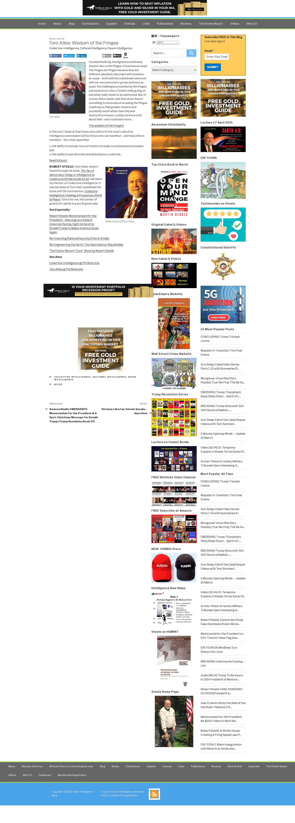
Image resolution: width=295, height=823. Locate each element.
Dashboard (45, 775)
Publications (165, 23)
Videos (234, 23)
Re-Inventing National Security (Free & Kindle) (79, 238)
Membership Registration (72, 775)
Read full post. (58, 160)
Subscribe (254, 766)
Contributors (90, 23)
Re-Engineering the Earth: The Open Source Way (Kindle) (86, 244)
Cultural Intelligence (93, 48)
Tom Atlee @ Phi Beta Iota (66, 269)
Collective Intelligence (64, 48)
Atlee (58, 384)
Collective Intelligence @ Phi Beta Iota (74, 263)
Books (115, 766)
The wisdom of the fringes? (106, 125)
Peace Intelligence (120, 48)
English (159, 42)
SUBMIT (212, 67)
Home (42, 23)
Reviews (185, 23)
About (57, 23)
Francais (129, 23)
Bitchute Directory (32, 766)
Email (209, 50)
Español (111, 23)
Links (146, 23)
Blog (72, 23)
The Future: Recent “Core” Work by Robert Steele (81, 250)
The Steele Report (211, 23)
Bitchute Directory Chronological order (71, 766)
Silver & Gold (235, 766)
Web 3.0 (252, 23)
